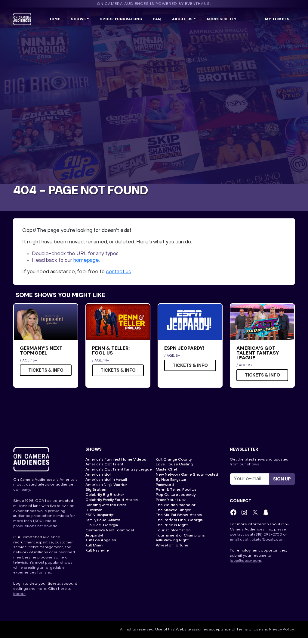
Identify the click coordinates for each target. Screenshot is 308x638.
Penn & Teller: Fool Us (176, 490)
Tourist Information (173, 530)
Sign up (282, 479)
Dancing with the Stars (105, 505)
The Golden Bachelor (176, 505)
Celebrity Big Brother (104, 495)
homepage (86, 260)
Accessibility (221, 19)
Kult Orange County (174, 459)
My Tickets (277, 19)
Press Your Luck (171, 500)
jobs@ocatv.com (245, 561)
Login (18, 584)
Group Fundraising (121, 19)
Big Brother (96, 490)
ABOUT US (182, 19)
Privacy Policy (281, 629)
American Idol (98, 475)
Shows (78, 19)
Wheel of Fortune (172, 545)
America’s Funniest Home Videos (115, 459)
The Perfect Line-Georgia (179, 520)
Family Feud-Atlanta (102, 520)
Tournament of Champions (180, 535)
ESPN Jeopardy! (99, 515)
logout (19, 594)
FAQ (157, 19)
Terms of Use (248, 629)
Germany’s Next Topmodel (109, 530)
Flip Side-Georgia (101, 525)
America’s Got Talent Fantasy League (118, 469)
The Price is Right (172, 525)
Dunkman (94, 510)
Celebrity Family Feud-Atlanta (111, 500)
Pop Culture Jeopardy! (176, 495)
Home (54, 19)
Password (165, 485)
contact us (118, 272)
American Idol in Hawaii (106, 480)
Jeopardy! (94, 535)
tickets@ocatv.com (267, 540)
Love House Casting (174, 464)
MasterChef (166, 469)
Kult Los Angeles (100, 540)
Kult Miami (94, 545)
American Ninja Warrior (106, 485)
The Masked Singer (173, 510)
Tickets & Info (45, 370)
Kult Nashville (97, 550)
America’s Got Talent (104, 464)
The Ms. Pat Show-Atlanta (179, 515)
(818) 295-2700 (268, 534)
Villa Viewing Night (172, 540)
